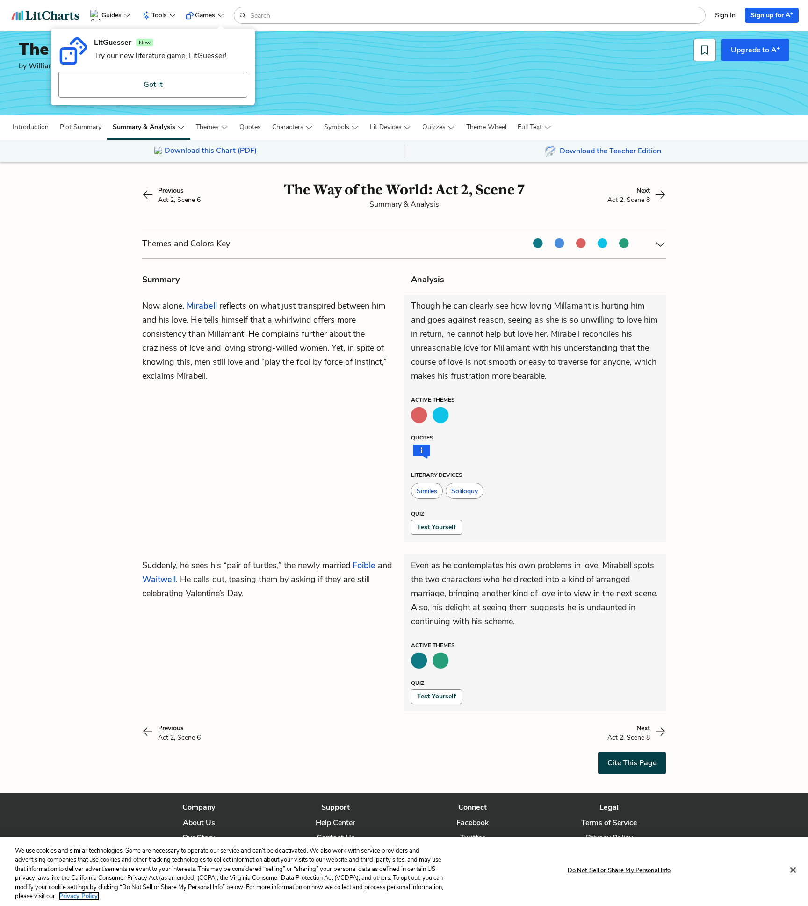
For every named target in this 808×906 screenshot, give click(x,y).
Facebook (472, 823)
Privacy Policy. (79, 896)
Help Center (335, 823)
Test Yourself (436, 527)
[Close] (793, 870)
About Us (199, 823)
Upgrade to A (755, 49)
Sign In (725, 15)
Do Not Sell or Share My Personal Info (619, 870)
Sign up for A (771, 15)
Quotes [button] (250, 126)
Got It (153, 84)
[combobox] (476, 15)
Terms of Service (609, 823)
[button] (31, 127)
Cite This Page (631, 763)
